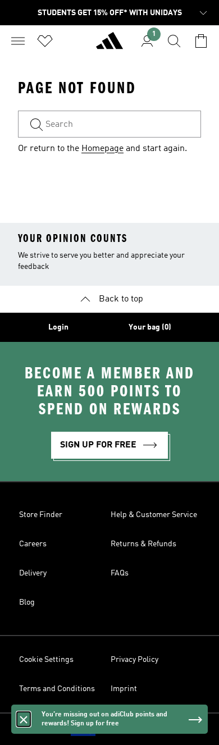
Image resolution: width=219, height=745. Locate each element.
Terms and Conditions (57, 689)
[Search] (174, 41)
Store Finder (40, 515)
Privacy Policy (134, 660)
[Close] (23, 719)
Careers (33, 544)
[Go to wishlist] (44, 41)
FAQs (120, 573)
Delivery (33, 573)
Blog (27, 602)
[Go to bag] (201, 41)
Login (58, 327)
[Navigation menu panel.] (17, 41)
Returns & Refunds (143, 544)
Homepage (102, 148)
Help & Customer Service (154, 515)
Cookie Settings (46, 660)
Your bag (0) (150, 327)
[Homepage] (109, 45)
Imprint (124, 689)
